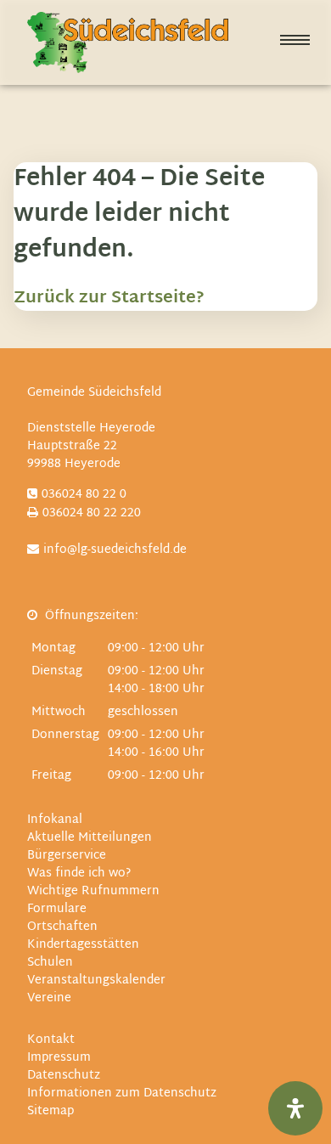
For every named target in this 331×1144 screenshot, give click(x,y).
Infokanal (54, 820)
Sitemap (50, 1111)
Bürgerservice (66, 855)
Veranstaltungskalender (96, 980)
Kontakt (51, 1040)
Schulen (50, 962)
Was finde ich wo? (79, 873)
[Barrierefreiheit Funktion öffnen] (295, 1108)
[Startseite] (127, 42)
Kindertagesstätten (83, 944)
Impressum (59, 1057)
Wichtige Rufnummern (93, 891)
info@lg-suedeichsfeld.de (115, 550)
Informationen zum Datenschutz (121, 1093)
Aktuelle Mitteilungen (89, 837)
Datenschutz (63, 1075)
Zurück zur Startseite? (109, 298)
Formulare (57, 909)
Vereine (49, 998)
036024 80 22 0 (84, 494)
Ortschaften (62, 927)
